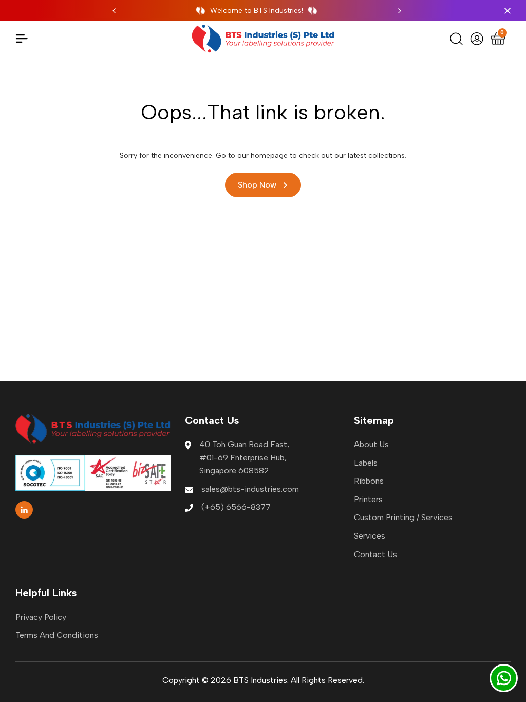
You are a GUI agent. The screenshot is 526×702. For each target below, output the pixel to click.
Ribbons (369, 481)
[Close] (505, 11)
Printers (368, 499)
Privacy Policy (40, 617)
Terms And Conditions (56, 635)
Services (369, 536)
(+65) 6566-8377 (236, 507)
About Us (371, 444)
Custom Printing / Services (403, 517)
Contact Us (375, 554)
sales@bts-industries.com (250, 489)
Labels (366, 463)
